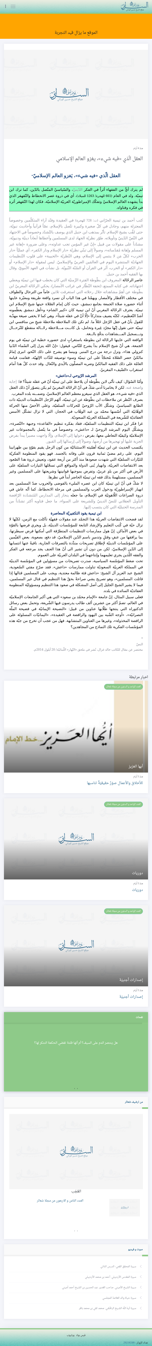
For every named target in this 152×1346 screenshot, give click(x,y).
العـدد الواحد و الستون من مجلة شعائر (123, 687)
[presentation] (77, 1088)
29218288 (129, 1343)
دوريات (137, 890)
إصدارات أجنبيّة (131, 996)
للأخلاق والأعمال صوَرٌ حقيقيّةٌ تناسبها (115, 783)
